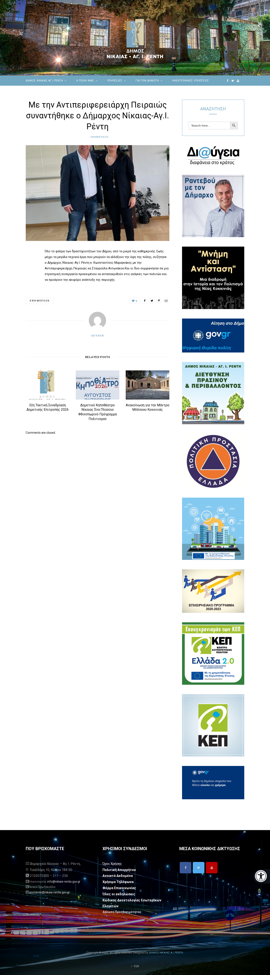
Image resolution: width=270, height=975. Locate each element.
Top (136, 966)
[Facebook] (185, 867)
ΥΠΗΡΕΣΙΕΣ (115, 80)
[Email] (30, 296)
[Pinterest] (30, 286)
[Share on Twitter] (30, 275)
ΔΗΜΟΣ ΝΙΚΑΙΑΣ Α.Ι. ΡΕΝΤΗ (166, 952)
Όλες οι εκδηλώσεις (119, 894)
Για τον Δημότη (147, 80)
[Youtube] (211, 867)
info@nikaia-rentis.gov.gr (63, 881)
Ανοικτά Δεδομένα (118, 876)
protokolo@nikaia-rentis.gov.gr (49, 892)
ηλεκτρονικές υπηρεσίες (190, 80)
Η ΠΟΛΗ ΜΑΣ (85, 80)
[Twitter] (198, 867)
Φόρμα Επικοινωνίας (119, 888)
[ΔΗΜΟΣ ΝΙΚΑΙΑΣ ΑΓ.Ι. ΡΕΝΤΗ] (135, 38)
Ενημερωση (99, 137)
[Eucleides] (261, 876)
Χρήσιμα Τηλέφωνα (118, 882)
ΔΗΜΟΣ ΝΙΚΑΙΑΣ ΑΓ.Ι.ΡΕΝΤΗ (44, 80)
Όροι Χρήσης (112, 864)
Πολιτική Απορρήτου (119, 870)
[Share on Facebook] (30, 264)
